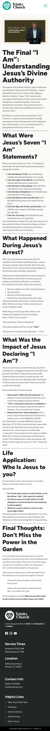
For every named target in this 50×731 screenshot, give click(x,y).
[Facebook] (6, 633)
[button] (45, 6)
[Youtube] (15, 633)
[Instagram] (10, 633)
